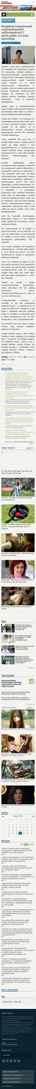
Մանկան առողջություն (12, 1078)
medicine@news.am (12, 1045)
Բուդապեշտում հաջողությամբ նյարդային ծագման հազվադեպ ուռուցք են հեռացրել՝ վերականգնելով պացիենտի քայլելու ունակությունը (19, 376)
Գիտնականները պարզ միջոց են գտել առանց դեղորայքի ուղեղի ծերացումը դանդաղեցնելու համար (15, 941)
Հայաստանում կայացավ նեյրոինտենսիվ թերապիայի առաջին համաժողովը (15, 693)
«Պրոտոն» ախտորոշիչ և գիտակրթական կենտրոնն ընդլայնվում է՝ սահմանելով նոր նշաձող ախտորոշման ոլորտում (18, 876)
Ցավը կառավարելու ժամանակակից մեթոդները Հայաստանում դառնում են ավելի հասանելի (11, 683)
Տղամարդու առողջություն (13, 1075)
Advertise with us (9, 1039)
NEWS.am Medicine (16, 357)
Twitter (8, 360)
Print (4, 364)
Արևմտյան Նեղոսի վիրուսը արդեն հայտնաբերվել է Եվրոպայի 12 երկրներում (17, 893)
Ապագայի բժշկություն (11, 1082)
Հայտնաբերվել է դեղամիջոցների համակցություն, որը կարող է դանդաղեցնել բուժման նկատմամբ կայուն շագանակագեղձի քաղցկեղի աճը (18, 951)
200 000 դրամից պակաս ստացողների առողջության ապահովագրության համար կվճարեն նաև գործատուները (17, 850)
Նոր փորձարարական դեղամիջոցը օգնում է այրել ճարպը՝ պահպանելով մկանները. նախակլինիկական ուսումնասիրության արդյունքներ (18, 912)
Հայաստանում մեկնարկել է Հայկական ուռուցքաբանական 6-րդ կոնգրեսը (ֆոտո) (15, 698)
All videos (31, 667)
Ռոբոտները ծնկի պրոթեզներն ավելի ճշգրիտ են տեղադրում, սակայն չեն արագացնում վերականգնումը (15, 922)
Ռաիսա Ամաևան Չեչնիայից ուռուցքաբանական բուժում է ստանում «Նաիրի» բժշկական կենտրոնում (19, 432)
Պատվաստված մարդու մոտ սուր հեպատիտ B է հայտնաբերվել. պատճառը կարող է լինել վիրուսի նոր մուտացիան (19, 395)
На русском (12, 364)
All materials (30, 704)
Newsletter (6, 1050)
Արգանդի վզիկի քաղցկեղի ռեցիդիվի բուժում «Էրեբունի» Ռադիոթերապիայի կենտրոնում (19, 408)
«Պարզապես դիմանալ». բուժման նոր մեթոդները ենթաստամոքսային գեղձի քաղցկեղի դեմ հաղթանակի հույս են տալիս (19, 421)
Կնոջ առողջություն (10, 1072)
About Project (7, 1013)
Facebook (30, 357)
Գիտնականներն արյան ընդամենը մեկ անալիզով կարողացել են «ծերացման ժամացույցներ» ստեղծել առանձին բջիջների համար (16, 970)
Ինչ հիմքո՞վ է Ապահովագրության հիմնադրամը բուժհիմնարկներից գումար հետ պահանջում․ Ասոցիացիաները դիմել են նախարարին (17, 902)
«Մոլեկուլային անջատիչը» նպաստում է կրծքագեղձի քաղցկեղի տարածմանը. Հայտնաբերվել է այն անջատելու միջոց (16, 980)
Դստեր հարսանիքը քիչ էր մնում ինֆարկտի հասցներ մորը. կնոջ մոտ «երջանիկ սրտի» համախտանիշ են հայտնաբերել (18, 859)
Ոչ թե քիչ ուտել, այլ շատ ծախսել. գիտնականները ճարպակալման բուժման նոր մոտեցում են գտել (17, 868)
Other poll (18, 1002)
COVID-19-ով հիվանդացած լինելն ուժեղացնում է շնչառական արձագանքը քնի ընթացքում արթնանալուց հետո (16, 961)
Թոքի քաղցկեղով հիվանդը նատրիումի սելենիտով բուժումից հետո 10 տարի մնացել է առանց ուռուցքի (16, 885)
